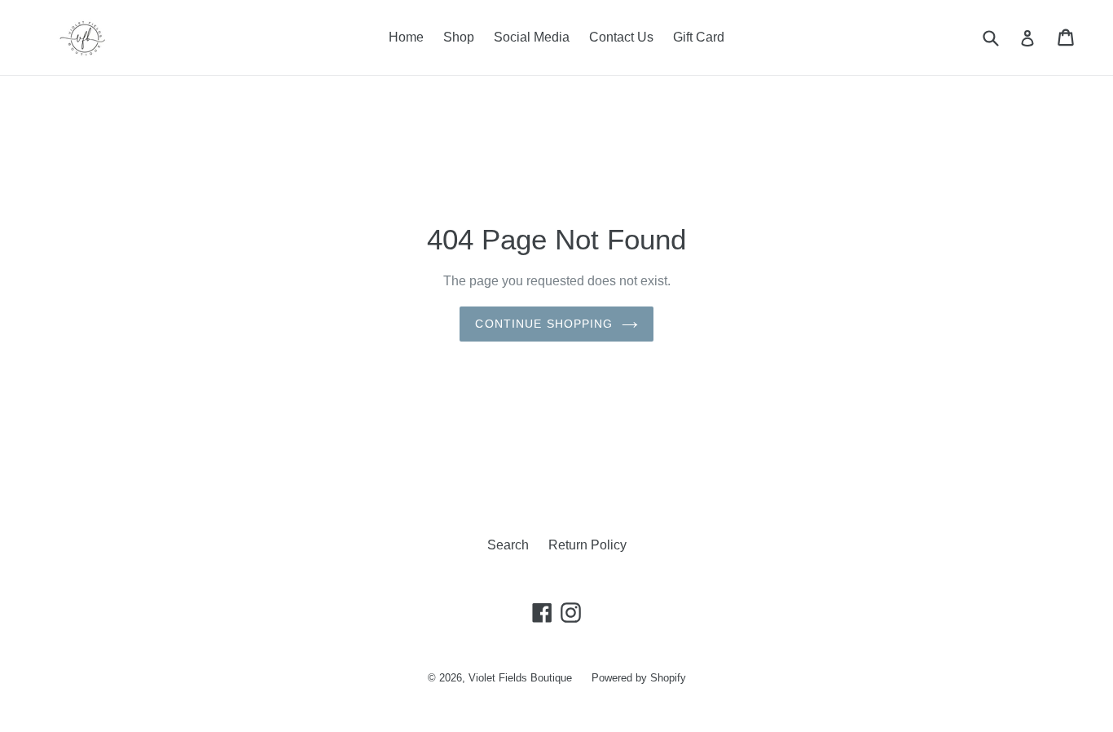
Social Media (532, 37)
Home (406, 37)
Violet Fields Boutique (520, 678)
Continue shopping (544, 323)
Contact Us (621, 37)
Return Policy (587, 545)
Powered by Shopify (639, 678)
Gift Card (698, 37)
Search (508, 545)
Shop (458, 37)
